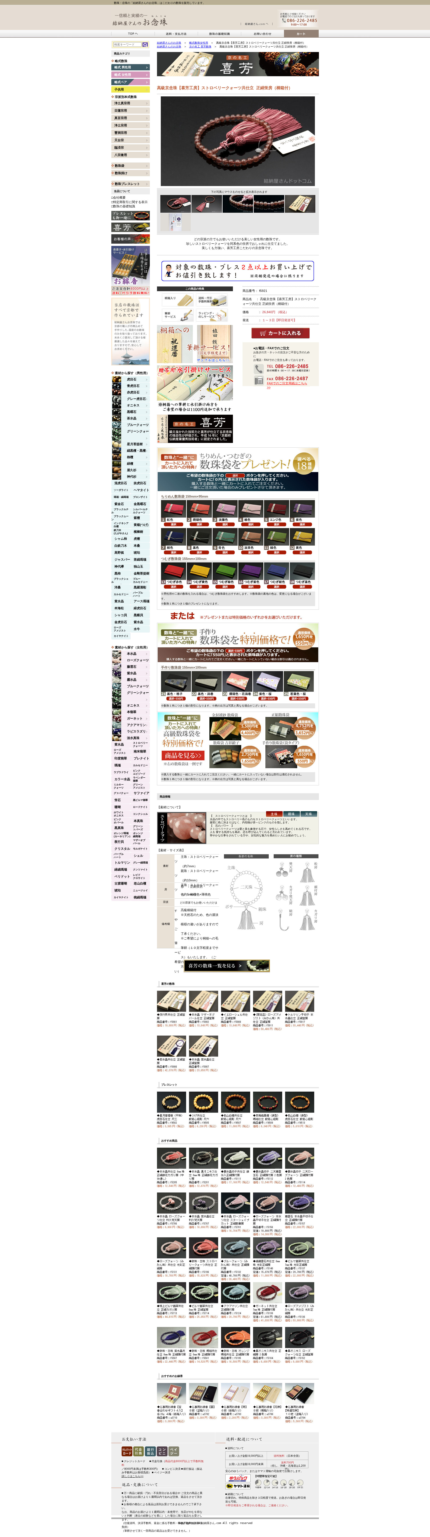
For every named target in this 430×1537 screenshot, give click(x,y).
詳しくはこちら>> (133, 1476)
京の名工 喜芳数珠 (200, 46)
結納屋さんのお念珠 (169, 42)
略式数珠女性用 (198, 42)
